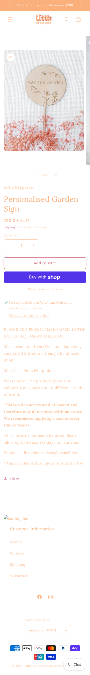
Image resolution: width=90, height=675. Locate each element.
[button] (10, 19)
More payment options (45, 289)
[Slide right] (56, 174)
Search (16, 542)
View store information (29, 315)
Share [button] (15, 478)
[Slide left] (34, 174)
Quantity (11, 235)
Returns (17, 553)
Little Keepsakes (36, 666)
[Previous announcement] (9, 5)
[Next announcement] (80, 5)
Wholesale (19, 576)
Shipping (10, 227)
